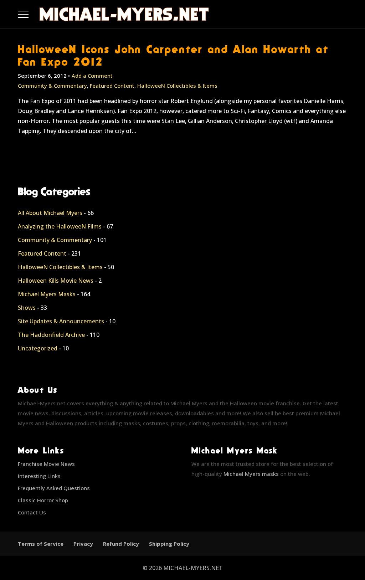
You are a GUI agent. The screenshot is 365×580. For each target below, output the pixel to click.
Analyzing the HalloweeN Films (60, 226)
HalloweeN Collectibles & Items (177, 85)
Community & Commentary (52, 85)
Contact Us (32, 512)
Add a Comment (92, 75)
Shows (27, 308)
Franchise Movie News (46, 463)
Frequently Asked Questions (54, 488)
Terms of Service (40, 543)
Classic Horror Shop (43, 500)
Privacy (83, 543)
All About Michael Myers (50, 213)
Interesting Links (39, 475)
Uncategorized (37, 348)
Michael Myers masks (251, 473)
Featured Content (112, 85)
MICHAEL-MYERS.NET (193, 568)
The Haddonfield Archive (51, 335)
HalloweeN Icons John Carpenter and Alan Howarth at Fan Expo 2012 (173, 55)
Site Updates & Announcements (61, 321)
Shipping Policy (169, 543)
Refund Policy (121, 543)
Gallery (31, 12)
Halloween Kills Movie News (55, 280)
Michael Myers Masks (47, 294)
